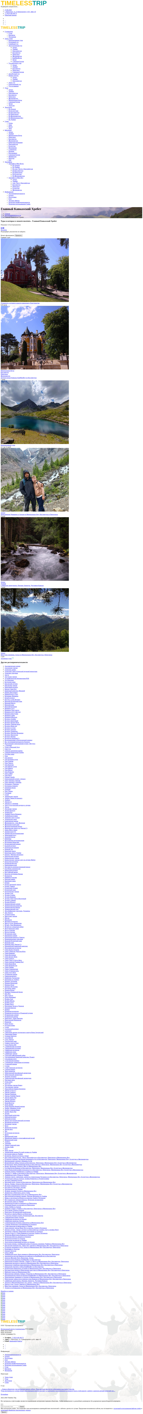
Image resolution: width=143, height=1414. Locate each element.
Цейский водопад (10, 1117)
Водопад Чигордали (11, 735)
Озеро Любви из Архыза (13, 1207)
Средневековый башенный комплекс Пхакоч (19, 1057)
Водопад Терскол (10, 729)
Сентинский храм (11, 1041)
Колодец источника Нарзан (14, 874)
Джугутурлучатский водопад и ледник (17, 805)
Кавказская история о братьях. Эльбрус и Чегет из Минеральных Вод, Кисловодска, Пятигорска (37, 1261)
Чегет (6, 1126)
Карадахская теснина (12, 856)
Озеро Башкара (10, 953)
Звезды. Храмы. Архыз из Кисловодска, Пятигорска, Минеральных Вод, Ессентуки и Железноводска (38, 1184)
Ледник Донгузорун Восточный (15, 898)
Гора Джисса (9, 763)
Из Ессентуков (13, 111)
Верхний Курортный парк (13, 701)
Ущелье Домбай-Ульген (12, 1096)
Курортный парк (10, 890)
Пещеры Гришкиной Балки (14, 992)
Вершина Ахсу (10, 708)
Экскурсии (8, 1381)
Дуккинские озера (11, 819)
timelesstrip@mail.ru (15, 1341)
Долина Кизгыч (10, 810)
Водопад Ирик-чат (11, 726)
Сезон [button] (7, 121)
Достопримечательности (17, 193)
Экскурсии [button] (8, 107)
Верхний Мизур (10, 703)
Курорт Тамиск (10, 886)
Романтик (8, 1022)
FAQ (10, 199)
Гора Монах (9, 770)
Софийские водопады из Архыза (15, 1219)
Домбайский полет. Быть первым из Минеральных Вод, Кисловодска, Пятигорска (32, 1254)
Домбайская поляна (11, 816)
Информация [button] (9, 192)
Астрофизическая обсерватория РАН (17, 678)
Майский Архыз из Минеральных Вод (17, 1272)
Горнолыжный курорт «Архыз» (15, 779)
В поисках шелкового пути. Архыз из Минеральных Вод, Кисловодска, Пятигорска (33, 1247)
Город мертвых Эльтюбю (13, 782)
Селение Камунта (10, 1036)
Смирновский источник (13, 1048)
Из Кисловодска (14, 112)
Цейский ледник (10, 1119)
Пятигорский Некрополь (13, 1020)
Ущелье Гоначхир (10, 1094)
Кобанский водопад (11, 870)
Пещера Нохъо (9, 990)
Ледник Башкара (10, 897)
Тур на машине (14, 86)
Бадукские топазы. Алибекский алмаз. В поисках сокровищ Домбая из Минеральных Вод (34, 1244)
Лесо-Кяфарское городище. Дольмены (17, 911)
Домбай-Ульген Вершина (13, 814)
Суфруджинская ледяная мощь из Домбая (18, 1226)
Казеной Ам (9, 849)
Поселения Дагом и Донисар (14, 1006)
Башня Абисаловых (11, 692)
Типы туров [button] (9, 38)
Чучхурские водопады (12, 1133)
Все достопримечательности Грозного (17, 742)
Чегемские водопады (12, 1122)
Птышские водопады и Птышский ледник (19, 1013)
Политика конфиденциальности (19, 202)
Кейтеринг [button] (8, 130)
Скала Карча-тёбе (10, 1045)
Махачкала (8, 920)
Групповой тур (13, 42)
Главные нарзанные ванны (13, 751)
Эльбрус (7, 1141)
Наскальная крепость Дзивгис (15, 937)
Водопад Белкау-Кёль (12, 722)
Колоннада (8, 876)
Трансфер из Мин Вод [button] (16, 178)
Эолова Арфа (9, 1147)
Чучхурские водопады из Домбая (16, 1240)
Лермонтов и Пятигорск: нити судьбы (17, 1193)
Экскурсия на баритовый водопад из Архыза (20, 1242)
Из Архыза (12, 109)
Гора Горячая (9, 761)
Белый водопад (10, 698)
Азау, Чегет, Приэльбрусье (21, 183)
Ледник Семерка (10, 900)
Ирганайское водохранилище (14, 840)
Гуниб (7, 795)
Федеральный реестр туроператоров (13, 1329)
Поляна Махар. (10, 1001)
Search (22, 1406)
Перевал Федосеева (11, 987)
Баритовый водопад (11, 687)
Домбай (15, 49)
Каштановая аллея (11, 865)
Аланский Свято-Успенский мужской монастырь (21, 671)
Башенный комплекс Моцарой (15, 691)
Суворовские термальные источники (17, 1062)
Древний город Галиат (12, 817)
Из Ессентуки (17, 174)
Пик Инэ (8, 994)
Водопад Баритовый (11, 721)
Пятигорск (16, 54)
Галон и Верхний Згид (12, 747)
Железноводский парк (12, 824)
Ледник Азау (9, 893)
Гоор (6, 756)
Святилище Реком (11, 1034)
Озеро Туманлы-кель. (12, 971)
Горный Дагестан (10, 1251)
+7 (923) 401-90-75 (11, 13)
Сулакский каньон (11, 1064)
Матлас (7, 918)
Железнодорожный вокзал (13, 826)
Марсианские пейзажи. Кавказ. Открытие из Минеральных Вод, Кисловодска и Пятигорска (35, 1274)
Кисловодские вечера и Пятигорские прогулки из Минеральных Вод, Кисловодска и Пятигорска (37, 1270)
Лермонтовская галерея (12, 904)
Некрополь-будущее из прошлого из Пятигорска (21, 1203)
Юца (6, 1149)
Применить (18, 235)
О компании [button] (9, 31)
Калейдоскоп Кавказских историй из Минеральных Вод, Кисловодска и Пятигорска (33, 1268)
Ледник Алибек (10, 895)
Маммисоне (12, 156)
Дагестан (12, 105)
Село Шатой (9, 1038)
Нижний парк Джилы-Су (13, 944)
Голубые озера (9, 754)
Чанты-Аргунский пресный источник (17, 1120)
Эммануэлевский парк (12, 1145)
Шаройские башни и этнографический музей (20, 1138)
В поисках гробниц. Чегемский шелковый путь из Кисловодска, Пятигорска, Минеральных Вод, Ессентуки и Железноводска (46, 1159)
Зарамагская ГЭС (10, 832)
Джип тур (12, 82)
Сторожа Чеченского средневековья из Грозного (21, 1224)
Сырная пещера (10, 1069)
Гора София (8, 773)
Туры (6, 1379)
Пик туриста (9, 995)
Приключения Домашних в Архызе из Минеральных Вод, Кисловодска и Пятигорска (33, 1277)
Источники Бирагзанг (12, 842)
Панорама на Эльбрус (12, 979)
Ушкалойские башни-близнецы (15, 1089)
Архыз (14, 47)
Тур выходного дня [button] (15, 63)
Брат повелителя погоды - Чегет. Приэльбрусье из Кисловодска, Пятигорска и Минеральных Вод (37, 1157)
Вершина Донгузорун (12, 710)
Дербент (7, 800)
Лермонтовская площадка (13, 905)
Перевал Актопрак (11, 981)
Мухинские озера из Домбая (14, 1201)
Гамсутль (8, 749)
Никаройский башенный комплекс (16, 946)
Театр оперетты (10, 1071)
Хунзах (7, 1113)
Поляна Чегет (9, 1004)
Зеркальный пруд (10, 835)
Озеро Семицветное (11, 969)
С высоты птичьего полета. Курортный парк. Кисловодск (24, 1215)
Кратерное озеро (10, 881)
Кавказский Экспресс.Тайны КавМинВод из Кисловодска (24, 1267)
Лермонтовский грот (12, 909)
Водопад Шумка (10, 736)
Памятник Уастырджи (12, 978)
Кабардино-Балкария (15, 142)
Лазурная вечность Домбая (13, 1189)
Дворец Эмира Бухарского (13, 798)
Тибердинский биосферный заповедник (18, 1078)
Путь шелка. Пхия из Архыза (14, 1210)
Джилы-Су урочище (11, 803)
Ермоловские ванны (11, 821)
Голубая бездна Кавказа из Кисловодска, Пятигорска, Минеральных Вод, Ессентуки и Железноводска (39, 1168)
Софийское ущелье (11, 1053)
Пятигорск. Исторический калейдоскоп (18, 1212)
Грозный (7, 789)
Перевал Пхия (9, 985)
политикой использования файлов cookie (127, 1408)
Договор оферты (14, 200)
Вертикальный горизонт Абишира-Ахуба (18, 1161)
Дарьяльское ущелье (11, 796)
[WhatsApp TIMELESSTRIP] (5, 1344)
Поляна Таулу (9, 1002)
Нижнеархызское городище (14, 939)
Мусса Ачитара (10, 930)
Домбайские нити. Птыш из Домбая (17, 1175)
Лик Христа (9, 913)
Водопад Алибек (10, 719)
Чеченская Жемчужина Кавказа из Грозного (19, 1235)
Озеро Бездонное (10, 955)
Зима (10, 125)
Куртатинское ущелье (12, 891)
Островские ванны (11, 974)
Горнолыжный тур (15, 84)
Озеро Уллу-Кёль (10, 972)
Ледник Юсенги (10, 902)
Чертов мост (9, 1129)
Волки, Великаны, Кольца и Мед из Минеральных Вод (23, 1166)
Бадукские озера (10, 682)
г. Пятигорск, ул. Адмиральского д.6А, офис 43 (20, 12)
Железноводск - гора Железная (15, 823)
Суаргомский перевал (12, 1060)
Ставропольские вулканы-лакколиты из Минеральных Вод (24, 1223)
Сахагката (8, 1031)
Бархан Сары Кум (10, 689)
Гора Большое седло (11, 759)
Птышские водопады (12, 1011)
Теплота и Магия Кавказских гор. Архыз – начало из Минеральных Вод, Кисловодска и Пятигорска (38, 1282)
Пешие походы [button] (13, 75)
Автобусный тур (14, 74)
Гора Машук (9, 768)
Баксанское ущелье (11, 685)
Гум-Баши (8, 793)
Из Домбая (12, 119)
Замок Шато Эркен (11, 830)
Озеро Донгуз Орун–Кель (13, 960)
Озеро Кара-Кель (10, 964)
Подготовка (12, 197)
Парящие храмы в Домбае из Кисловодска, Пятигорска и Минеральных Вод (30, 1208)
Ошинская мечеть (10, 976)
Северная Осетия (18, 61)
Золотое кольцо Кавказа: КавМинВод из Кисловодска (22, 1259)
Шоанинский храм (11, 1140)
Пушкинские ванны (11, 1016)
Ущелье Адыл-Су (10, 1090)
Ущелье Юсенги (10, 1101)
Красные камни (10, 879)
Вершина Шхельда (11, 717)
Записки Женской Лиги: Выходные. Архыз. (19, 1258)
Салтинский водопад (12, 1029)
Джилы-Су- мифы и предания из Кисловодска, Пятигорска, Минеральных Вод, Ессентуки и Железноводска (41, 1173)
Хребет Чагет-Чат (10, 1112)
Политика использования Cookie (19, 204)
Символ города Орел (12, 1043)
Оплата (11, 195)
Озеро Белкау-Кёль (11, 957)
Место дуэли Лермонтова (13, 923)
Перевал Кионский (11, 983)
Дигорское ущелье (11, 809)
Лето (10, 128)
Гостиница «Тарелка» (12, 784)
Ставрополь (12, 149)
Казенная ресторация (12, 847)
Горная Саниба (10, 777)
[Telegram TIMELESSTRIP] (5, 1346)
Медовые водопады (11, 921)
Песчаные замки (10, 988)
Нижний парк (9, 942)
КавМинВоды (17, 58)
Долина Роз (8, 812)
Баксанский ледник (11, 684)
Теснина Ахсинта (10, 1076)
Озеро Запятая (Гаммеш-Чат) (14, 962)
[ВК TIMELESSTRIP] (5, 1348)
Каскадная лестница (11, 861)
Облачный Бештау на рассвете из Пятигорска (20, 1205)
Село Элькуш (9, 1039)
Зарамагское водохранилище (14, 833)
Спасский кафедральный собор (15, 1055)
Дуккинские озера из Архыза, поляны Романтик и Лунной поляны (27, 1178)
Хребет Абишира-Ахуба (13, 1108)
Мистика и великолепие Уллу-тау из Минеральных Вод (23, 1194)
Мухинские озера (10, 934)
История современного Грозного (15, 1186)
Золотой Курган (10, 837)
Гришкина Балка (10, 788)
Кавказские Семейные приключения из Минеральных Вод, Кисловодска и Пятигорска (34, 1265)
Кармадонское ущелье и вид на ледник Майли (20, 860)
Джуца (7, 807)
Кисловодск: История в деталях (15, 1187)
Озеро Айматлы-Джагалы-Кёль (15, 951)
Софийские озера (10, 1052)
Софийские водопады (12, 1050)
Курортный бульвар (11, 888)
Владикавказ (13, 153)
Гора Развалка (9, 772)
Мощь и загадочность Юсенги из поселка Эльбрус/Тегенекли (25, 1198)
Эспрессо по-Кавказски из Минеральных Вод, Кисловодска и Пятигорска (29, 1288)
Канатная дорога (10, 851)
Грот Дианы (9, 791)
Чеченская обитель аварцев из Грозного (18, 1237)
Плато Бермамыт (10, 997)
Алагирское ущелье (11, 668)
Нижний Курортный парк (13, 941)
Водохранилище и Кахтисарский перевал (18, 740)
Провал (7, 1009)
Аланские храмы (10, 670)
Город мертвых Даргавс (12, 780)
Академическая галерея (12, 666)
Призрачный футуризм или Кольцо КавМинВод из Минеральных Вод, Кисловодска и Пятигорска (37, 1275)
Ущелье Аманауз (10, 1092)
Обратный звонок (11, 15)
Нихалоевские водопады (13, 948)
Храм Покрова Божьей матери (15, 1106)
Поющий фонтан (10, 1008)
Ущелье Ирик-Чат (10, 1097)
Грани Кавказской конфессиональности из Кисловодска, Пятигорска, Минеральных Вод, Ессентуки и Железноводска (44, 1170)
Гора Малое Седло (11, 766)
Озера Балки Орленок (12, 950)
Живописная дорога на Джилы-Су (16, 828)
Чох (6, 1131)
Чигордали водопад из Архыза (15, 1238)
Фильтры (4, 230)
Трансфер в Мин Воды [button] (16, 163)
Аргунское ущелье (11, 677)
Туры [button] (6, 88)
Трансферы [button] (8, 162)
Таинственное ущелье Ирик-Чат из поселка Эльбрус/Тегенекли (26, 1228)
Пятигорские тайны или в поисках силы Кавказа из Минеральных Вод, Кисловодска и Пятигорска (38, 1279)
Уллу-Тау (8, 1083)
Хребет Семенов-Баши (12, 1110)
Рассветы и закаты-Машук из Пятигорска (18, 1214)
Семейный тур (13, 44)
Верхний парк (9, 705)
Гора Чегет (8, 775)
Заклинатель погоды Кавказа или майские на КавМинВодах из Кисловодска (30, 1256)
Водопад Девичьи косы (12, 724)
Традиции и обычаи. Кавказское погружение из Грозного (24, 1231)
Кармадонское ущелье (12, 858)
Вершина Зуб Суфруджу (13, 712)
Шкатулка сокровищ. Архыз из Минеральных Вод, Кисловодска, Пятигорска (30, 1286)
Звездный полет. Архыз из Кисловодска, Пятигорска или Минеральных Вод (30, 1182)
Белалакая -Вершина (11, 696)
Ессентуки (12, 146)
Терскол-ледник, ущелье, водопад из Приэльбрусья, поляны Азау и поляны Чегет (32, 1230)
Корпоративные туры (16, 40)
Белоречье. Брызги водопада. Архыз (17, 1156)
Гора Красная (9, 765)
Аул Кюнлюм (9, 680)
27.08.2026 (8, 10)
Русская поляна (10, 1025)
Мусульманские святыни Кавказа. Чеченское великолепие (24, 1200)
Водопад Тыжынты (11, 731)
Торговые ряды (10, 1080)
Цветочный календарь (12, 1115)
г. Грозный (8, 745)
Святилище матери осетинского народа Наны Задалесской (24, 1032)
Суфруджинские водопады (13, 1068)
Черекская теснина (11, 1127)
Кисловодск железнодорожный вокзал (17, 867)
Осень (11, 123)
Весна (11, 126)
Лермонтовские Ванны (12, 907)
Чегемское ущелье (11, 1124)
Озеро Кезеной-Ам (11, 965)
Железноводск (17, 56)
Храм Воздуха (9, 1103)
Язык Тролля (9, 1150)
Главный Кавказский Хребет (14, 752)
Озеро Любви (9, 967)
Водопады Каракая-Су (12, 738)
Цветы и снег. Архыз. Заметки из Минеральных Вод (22, 1284)
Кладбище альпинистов (12, 869)
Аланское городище (11, 673)
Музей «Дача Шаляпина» (13, 925)
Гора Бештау (9, 758)
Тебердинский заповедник (13, 1075)
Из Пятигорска (13, 114)
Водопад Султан (10, 728)
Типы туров (9, 1377)
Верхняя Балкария (11, 706)
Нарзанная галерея (11, 935)
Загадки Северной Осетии (13, 1180)
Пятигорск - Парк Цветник (14, 1018)
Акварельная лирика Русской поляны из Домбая (21, 1152)
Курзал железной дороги (13, 884)
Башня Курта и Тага (11, 694)
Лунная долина (10, 914)
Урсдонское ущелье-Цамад (13, 1085)
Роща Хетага (9, 1023)
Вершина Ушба (10, 715)
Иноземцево (13, 148)
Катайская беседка (11, 863)
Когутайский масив (11, 872)
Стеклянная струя (10, 1059)
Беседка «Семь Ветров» (12, 699)
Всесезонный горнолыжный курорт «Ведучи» (20, 743)
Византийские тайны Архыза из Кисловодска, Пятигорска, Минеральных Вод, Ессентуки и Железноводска (40, 1163)
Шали (7, 1134)
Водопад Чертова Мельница (14, 733)
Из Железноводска (15, 116)
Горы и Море (9, 1252)
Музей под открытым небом (14, 927)
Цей (10, 160)
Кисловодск (16, 53)
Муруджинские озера (12, 928)
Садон (7, 1027)
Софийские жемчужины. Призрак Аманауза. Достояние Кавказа (26, 1281)
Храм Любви (9, 1105)
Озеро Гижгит (9, 958)
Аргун (7, 675)
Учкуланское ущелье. (12, 1087)
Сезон (7, 1382)
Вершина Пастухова (11, 714)
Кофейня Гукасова (11, 877)
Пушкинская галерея (11, 1015)
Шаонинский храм (11, 1136)
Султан (7, 1066)
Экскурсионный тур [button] (15, 45)
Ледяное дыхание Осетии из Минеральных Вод (20, 1191)
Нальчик (11, 151)
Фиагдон (11, 158)
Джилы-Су (8, 802)
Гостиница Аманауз (11, 786)
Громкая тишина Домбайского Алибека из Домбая (21, 1171)
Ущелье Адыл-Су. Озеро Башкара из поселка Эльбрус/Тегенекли (26, 1233)
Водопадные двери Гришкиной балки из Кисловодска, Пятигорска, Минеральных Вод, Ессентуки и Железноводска (43, 1164)
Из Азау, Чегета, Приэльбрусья (22, 169)
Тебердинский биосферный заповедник (18, 1073)
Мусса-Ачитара (10, 932)
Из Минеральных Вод (16, 118)
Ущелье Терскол (10, 1099)
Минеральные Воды (15, 100)
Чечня (14, 60)
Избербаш (8, 839)
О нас (10, 33)
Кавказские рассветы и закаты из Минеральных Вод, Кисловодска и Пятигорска (31, 1263)
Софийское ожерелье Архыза (14, 1221)
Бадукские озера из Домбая (14, 1154)
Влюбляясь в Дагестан (12, 1249)
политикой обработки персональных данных (16, 1410)
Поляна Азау (9, 999)
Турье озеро (8, 1082)
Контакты (12, 35)
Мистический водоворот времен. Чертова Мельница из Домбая (26, 1196)
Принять (4, 1412)
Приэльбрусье (17, 51)
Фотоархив (12, 37)
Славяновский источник (13, 1046)
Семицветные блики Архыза (14, 1217)
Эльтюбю (8, 1143)
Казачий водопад (10, 846)
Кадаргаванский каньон (13, 844)
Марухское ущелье (11, 916)
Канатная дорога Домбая (13, 853)
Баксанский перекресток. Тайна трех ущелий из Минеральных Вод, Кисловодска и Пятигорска (36, 1245)
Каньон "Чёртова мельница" (14, 854)
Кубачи (7, 883)
